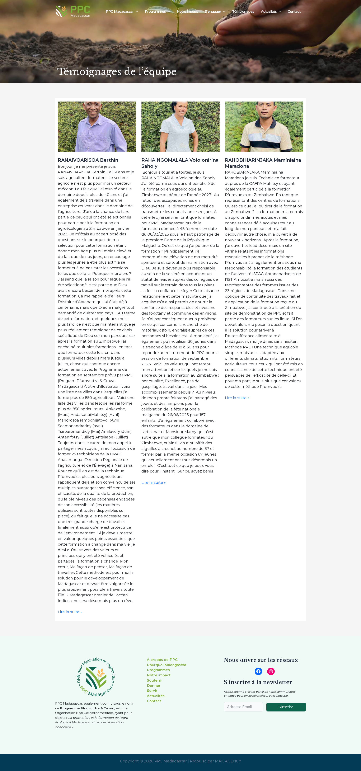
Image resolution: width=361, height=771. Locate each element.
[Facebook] (258, 671)
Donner (153, 685)
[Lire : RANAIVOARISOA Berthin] (97, 127)
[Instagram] (271, 671)
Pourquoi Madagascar (166, 665)
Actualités (156, 696)
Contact (294, 11)
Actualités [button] (269, 11)
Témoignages (243, 11)
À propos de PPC (162, 660)
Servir (152, 690)
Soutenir (154, 680)
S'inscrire (286, 707)
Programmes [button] (155, 11)
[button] (136, 11)
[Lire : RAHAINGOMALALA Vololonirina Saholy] (180, 127)
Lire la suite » (70, 611)
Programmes (158, 670)
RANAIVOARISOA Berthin (88, 160)
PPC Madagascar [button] (120, 11)
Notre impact (187, 11)
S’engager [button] (213, 11)
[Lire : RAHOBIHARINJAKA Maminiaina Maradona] (264, 127)
